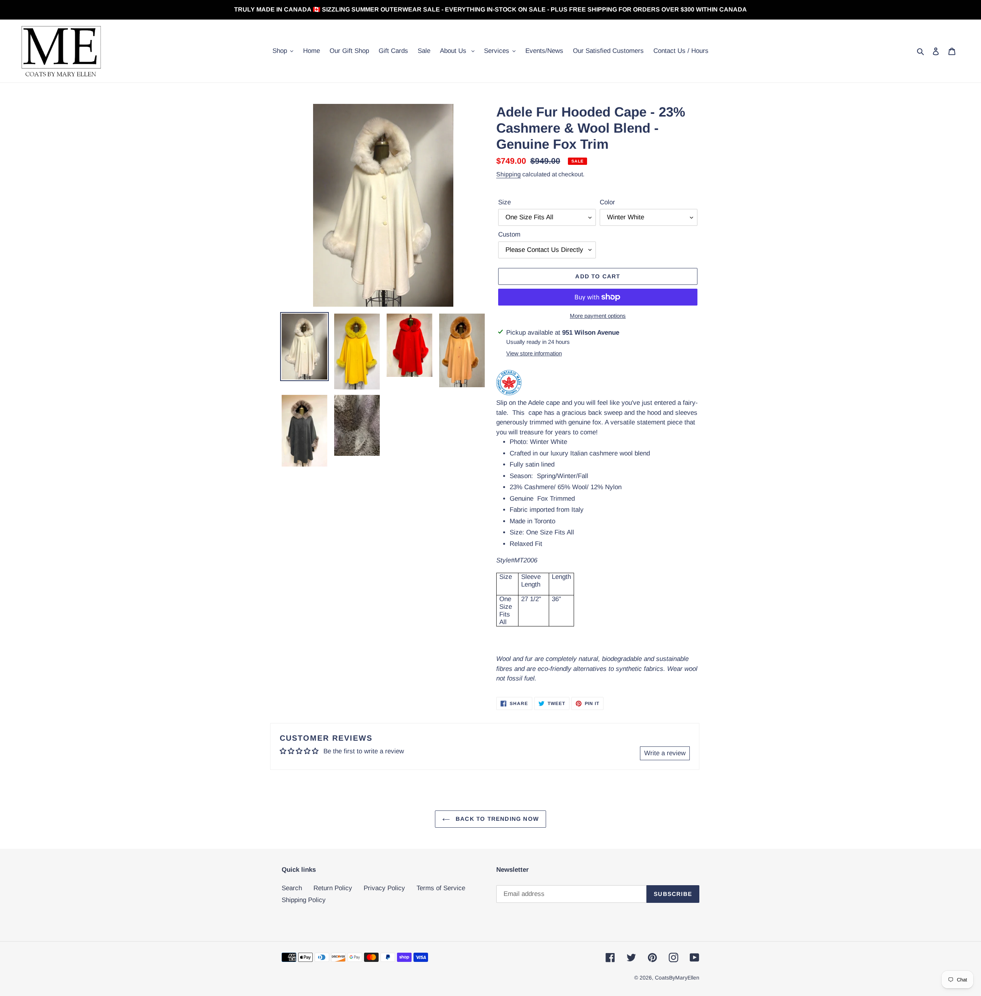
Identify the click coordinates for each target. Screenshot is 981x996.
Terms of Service (441, 888)
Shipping (508, 174)
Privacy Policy (384, 888)
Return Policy (332, 888)
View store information (534, 353)
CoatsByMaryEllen (677, 978)
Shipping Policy (304, 900)
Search (292, 888)
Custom (509, 234)
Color (607, 202)
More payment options (598, 315)
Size (504, 202)
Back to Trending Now (496, 818)
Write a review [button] (665, 753)
